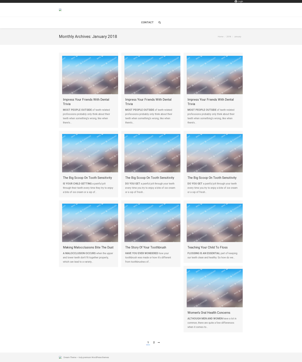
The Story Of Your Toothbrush (145, 247)
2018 (228, 36)
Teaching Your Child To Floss (207, 247)
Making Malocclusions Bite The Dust (88, 247)
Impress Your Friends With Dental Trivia (86, 102)
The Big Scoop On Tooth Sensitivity (87, 178)
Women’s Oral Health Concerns (208, 313)
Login (240, 1)
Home (220, 36)
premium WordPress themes (96, 357)
